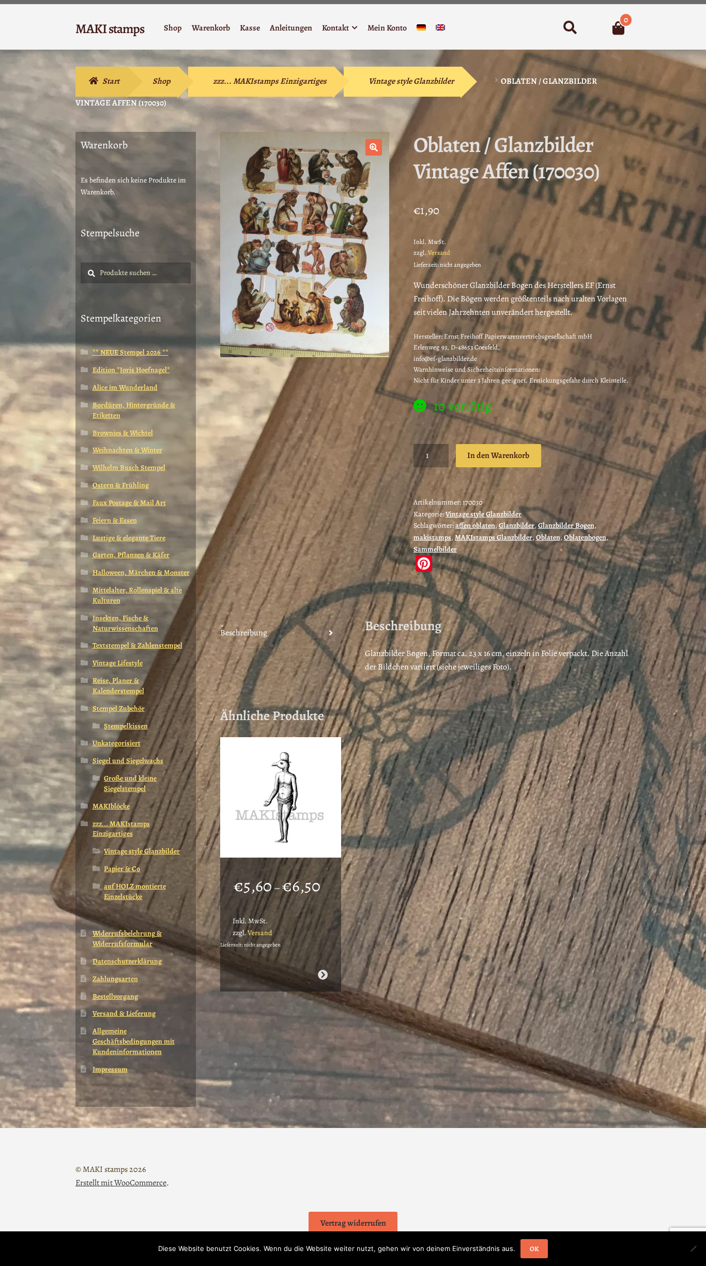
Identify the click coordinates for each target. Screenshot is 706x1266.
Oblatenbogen (585, 537)
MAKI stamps (109, 29)
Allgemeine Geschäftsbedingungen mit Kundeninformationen (134, 1041)
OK (534, 1248)
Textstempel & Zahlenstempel (137, 645)
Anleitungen (291, 28)
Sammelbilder (435, 549)
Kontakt (335, 28)
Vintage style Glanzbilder (411, 81)
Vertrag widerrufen (353, 1223)
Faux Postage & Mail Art (129, 503)
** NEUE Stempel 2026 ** (130, 352)
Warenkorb (211, 28)
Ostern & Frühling (121, 485)
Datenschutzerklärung (127, 961)
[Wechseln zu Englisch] (440, 30)
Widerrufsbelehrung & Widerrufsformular (127, 938)
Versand (439, 252)
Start (110, 81)
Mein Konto (387, 28)
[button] (373, 147)
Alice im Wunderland (125, 387)
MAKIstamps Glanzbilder (493, 537)
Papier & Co (122, 869)
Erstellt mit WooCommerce (120, 1182)
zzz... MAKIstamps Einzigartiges (270, 81)
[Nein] (693, 1248)
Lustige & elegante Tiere (129, 538)
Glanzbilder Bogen (566, 525)
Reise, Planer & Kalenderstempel (118, 686)
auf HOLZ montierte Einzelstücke (135, 891)
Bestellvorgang (115, 996)
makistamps (432, 537)
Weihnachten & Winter (127, 450)
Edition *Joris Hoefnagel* (131, 370)
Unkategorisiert (117, 743)
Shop (173, 28)
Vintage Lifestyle (118, 663)
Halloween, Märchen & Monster (141, 572)
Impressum (110, 1069)
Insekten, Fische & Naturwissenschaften (125, 623)
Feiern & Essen (115, 520)
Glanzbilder (516, 525)
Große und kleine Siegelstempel (130, 783)
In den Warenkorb (498, 455)
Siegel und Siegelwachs (128, 761)
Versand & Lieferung (124, 1013)
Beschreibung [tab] (243, 632)
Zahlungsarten (115, 979)
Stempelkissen (126, 726)
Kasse (250, 28)
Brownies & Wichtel (123, 433)
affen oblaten (475, 525)
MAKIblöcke (111, 806)
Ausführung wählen (322, 975)
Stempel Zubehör (119, 708)
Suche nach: (570, 28)
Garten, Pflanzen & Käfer (131, 555)
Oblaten (548, 537)
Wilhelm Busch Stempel (129, 467)
